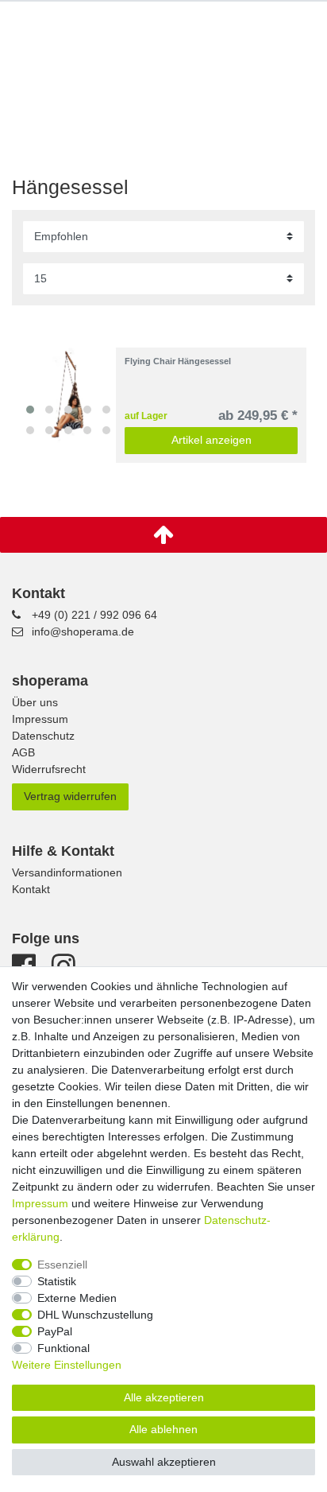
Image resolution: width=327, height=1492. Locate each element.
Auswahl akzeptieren (164, 1461)
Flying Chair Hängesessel (178, 361)
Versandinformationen (67, 872)
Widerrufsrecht (49, 769)
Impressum (40, 719)
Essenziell (62, 1264)
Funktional (63, 1348)
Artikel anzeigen (211, 439)
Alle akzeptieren (164, 1397)
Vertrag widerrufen (70, 796)
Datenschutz (43, 735)
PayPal (54, 1331)
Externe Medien (77, 1298)
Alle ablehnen (163, 1429)
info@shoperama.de (83, 631)
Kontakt (31, 889)
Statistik (56, 1281)
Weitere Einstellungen (66, 1364)
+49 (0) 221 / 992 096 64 (94, 614)
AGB (23, 752)
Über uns (35, 702)
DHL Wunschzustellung (95, 1314)
